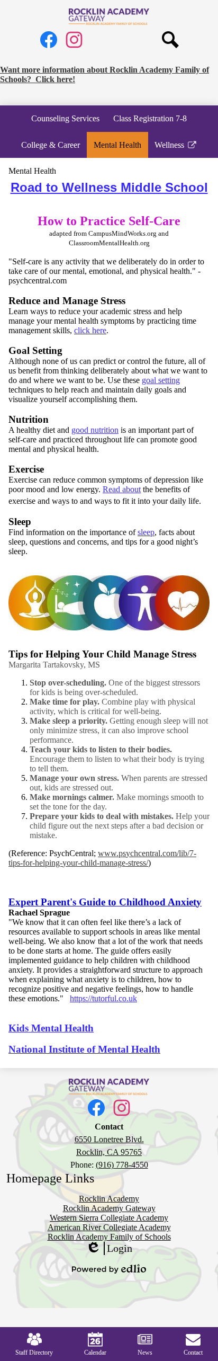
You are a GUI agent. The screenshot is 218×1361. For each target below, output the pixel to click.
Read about (122, 489)
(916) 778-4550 (122, 1164)
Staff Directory (34, 1352)
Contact (193, 1352)
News (145, 1352)
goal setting (161, 380)
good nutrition (95, 429)
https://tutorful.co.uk (103, 998)
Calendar (95, 1352)
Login (109, 1248)
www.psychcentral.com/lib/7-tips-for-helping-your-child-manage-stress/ (102, 858)
